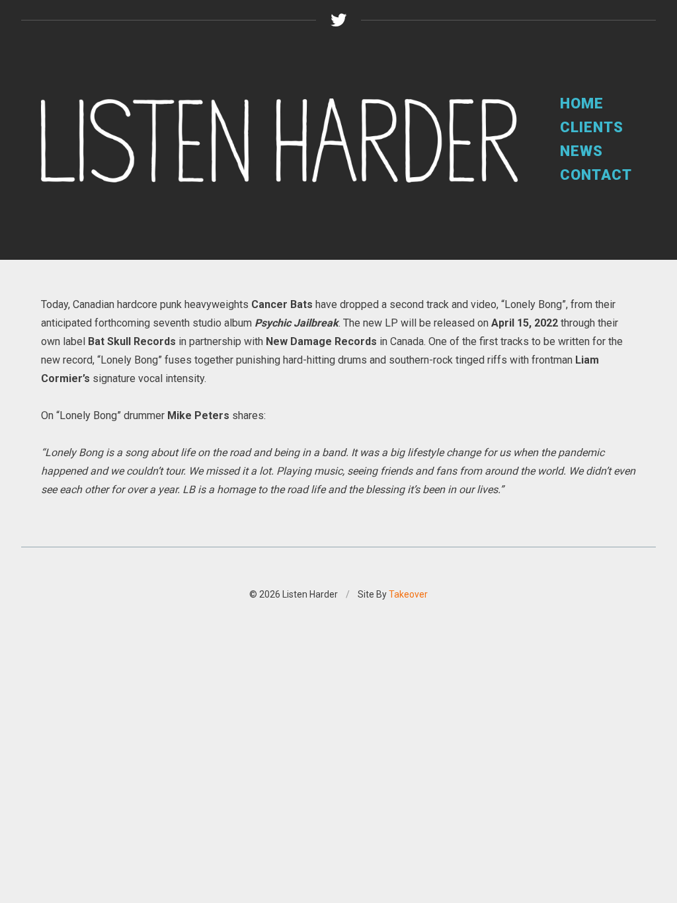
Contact (596, 175)
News (581, 151)
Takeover (408, 594)
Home (582, 103)
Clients (591, 127)
